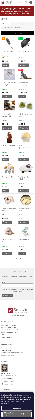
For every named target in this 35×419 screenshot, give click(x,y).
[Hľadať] (21, 2)
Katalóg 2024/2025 (6, 337)
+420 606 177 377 (9, 384)
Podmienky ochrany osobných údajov (12, 352)
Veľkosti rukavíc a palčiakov (9, 325)
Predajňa (3, 334)
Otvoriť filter (17, 33)
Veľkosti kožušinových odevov (9, 332)
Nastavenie (17, 408)
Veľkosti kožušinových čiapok (9, 330)
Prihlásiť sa (7, 295)
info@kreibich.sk (8, 378)
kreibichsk (7, 387)
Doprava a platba (6, 350)
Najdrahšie (24, 24)
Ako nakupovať (5, 348)
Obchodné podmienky (7, 355)
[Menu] (31, 2)
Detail (5, 65)
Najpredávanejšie (7, 27)
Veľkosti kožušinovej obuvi (8, 327)
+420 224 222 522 (9, 381)
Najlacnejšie (15, 24)
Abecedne (17, 27)
